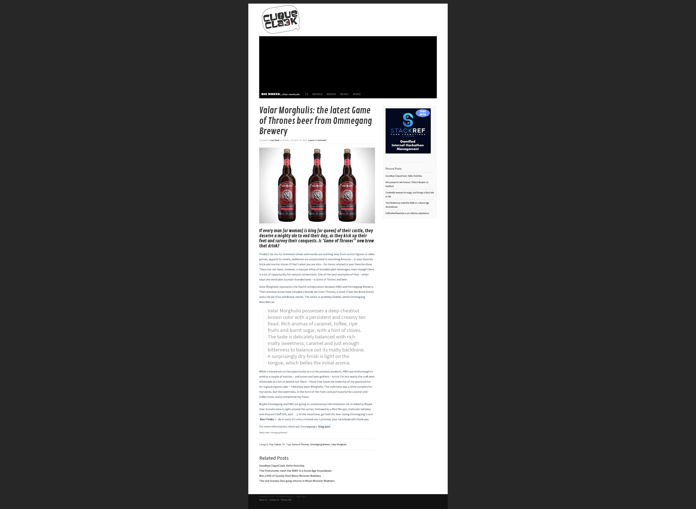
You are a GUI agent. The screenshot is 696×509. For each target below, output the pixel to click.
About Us (263, 500)
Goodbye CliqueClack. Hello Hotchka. (282, 465)
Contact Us (274, 500)
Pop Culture (275, 444)
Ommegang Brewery (320, 444)
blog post (324, 426)
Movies (317, 94)
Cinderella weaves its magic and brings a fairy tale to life (410, 194)
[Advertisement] (348, 63)
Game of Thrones (300, 444)
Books (331, 94)
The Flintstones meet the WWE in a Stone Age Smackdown (295, 470)
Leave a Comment (317, 140)
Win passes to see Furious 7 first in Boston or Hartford (407, 184)
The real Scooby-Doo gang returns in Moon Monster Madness (297, 481)
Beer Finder (267, 419)
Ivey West (274, 140)
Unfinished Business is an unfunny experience (407, 213)
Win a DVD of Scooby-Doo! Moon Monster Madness (290, 475)
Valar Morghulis (339, 444)
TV (306, 94)
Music (344, 94)
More (357, 94)
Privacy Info (286, 500)
